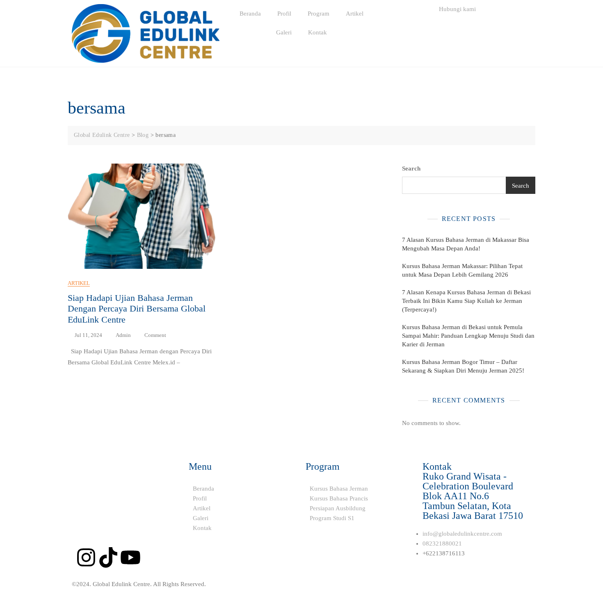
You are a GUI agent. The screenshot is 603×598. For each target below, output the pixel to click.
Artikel (354, 13)
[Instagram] (86, 557)
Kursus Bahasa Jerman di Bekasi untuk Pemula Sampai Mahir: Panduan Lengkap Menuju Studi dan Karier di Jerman (468, 336)
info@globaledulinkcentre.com (462, 533)
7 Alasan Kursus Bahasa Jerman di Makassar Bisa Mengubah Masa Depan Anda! (465, 244)
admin (123, 335)
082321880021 (442, 543)
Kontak (317, 32)
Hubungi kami (457, 9)
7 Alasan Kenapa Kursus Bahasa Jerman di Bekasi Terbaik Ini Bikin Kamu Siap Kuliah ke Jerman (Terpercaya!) (466, 301)
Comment (155, 334)
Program (318, 13)
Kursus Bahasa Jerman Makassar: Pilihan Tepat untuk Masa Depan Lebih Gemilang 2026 (462, 270)
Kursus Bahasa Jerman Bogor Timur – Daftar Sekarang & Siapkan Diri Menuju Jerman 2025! (463, 366)
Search (411, 168)
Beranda (250, 13)
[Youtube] (130, 557)
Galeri (284, 32)
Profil (284, 13)
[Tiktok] (108, 557)
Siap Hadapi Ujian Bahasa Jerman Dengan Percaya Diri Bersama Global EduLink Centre (137, 309)
